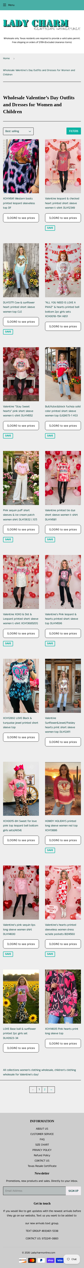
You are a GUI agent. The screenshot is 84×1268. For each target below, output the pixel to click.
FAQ (42, 1139)
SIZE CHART (42, 1145)
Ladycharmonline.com (43, 1253)
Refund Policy (42, 1155)
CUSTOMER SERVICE (42, 1134)
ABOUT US (42, 1129)
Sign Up (73, 1190)
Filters (73, 131)
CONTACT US (42, 1161)
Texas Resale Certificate (42, 1166)
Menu (11, 5)
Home (6, 58)
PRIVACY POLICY (42, 1150)
